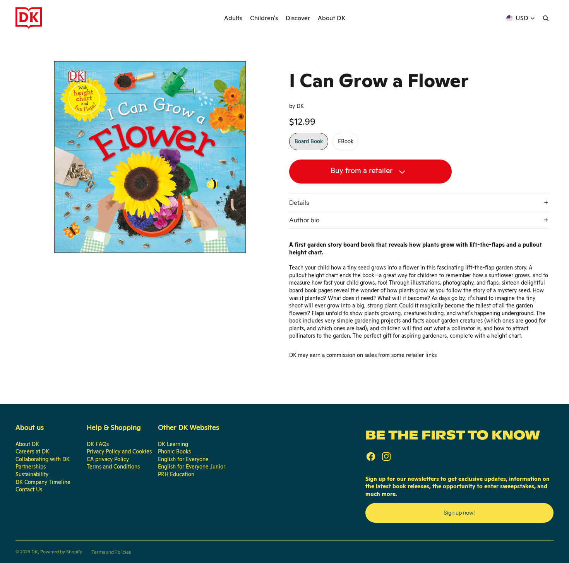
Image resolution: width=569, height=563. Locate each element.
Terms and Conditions (113, 466)
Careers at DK (32, 451)
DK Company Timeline (42, 482)
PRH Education (176, 474)
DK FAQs (98, 444)
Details (299, 202)
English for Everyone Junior (191, 466)
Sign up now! (459, 512)
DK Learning (173, 444)
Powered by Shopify (61, 552)
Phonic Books (174, 451)
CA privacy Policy (108, 459)
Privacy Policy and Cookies (119, 451)
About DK (27, 444)
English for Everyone (183, 459)
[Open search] (545, 18)
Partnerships (30, 466)
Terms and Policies (111, 552)
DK (34, 552)
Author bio (304, 220)
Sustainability (31, 474)
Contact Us (28, 489)
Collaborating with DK (42, 459)
